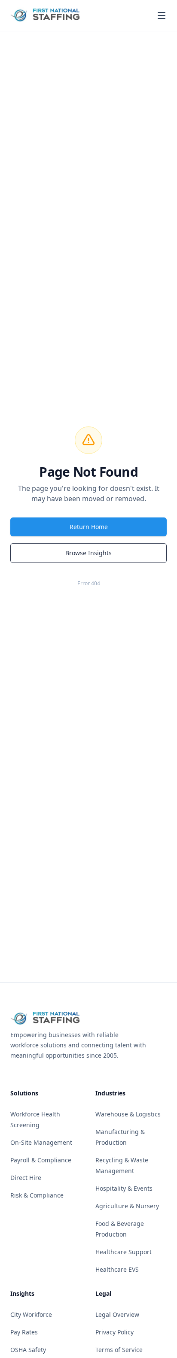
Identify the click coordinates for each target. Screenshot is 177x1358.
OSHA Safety (28, 1350)
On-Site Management (41, 1142)
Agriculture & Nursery (127, 1206)
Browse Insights (88, 553)
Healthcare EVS (117, 1269)
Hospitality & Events (124, 1188)
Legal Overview (117, 1314)
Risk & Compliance (37, 1195)
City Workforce (31, 1314)
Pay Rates (24, 1332)
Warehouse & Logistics (128, 1114)
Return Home (89, 527)
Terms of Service (119, 1350)
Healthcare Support (123, 1252)
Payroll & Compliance (40, 1160)
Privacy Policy (114, 1332)
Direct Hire (25, 1178)
